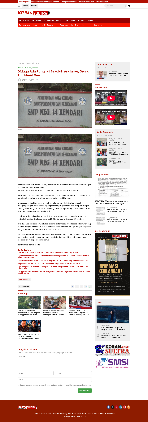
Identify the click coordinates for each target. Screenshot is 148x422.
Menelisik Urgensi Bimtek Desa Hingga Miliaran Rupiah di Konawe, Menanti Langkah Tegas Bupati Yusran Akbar (118, 74)
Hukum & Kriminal (54, 20)
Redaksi (34, 6)
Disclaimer (98, 25)
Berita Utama (24, 20)
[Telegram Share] (85, 286)
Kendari (35, 68)
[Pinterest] (116, 407)
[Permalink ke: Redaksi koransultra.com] (19, 80)
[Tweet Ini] (77, 286)
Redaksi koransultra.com (30, 79)
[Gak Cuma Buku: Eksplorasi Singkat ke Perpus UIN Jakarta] (113, 314)
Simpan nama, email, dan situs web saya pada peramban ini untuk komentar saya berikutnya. (55, 385)
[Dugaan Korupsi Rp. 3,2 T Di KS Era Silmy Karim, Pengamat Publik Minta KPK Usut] (29, 326)
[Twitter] (112, 407)
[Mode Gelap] (129, 6)
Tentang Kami (24, 25)
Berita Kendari (24, 279)
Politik (66, 20)
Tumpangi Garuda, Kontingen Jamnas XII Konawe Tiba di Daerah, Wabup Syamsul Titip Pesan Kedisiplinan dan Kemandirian (118, 143)
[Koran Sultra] (34, 13)
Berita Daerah (37, 20)
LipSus (73, 20)
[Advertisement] (74, 43)
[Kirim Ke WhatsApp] (90, 286)
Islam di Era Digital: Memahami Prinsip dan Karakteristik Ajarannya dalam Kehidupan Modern (113, 336)
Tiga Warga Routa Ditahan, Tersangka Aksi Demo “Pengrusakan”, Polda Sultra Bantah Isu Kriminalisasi (53, 268)
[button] (125, 5)
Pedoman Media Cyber (69, 25)
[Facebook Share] (72, 286)
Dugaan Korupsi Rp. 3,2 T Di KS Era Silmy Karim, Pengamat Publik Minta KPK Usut (49, 264)
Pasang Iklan (52, 25)
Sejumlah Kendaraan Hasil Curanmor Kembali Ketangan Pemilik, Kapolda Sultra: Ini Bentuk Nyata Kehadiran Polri (53, 257)
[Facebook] (108, 407)
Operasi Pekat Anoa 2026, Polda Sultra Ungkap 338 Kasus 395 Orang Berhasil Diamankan (53, 261)
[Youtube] (124, 407)
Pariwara (81, 20)
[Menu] (19, 6)
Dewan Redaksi (39, 25)
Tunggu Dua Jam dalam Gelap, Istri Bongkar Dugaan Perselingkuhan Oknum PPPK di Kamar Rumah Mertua (54, 273)
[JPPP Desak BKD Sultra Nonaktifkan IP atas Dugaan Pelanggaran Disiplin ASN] (29, 302)
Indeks (25, 6)
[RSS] (128, 407)
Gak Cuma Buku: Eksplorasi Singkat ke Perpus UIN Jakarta (113, 328)
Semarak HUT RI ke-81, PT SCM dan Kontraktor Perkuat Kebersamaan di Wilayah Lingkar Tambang (119, 153)
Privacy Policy (86, 25)
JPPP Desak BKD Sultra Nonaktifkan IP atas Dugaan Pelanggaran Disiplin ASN (48, 252)
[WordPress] (120, 407)
